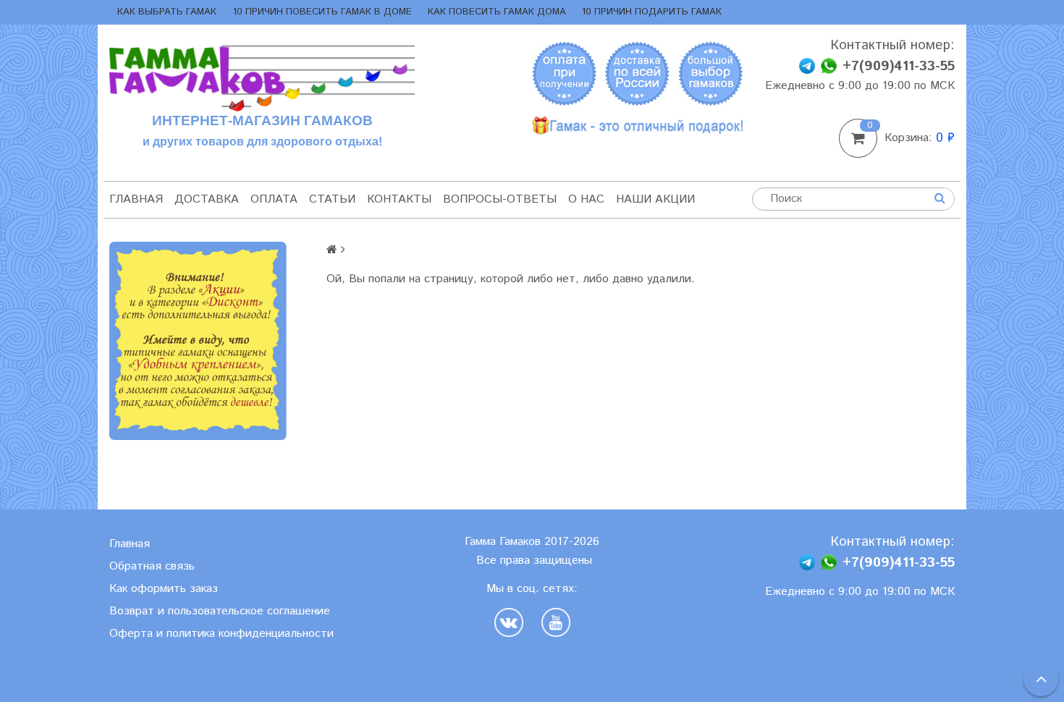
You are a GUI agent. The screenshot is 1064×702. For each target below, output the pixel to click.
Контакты (399, 199)
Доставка (206, 199)
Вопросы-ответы (500, 199)
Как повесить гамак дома (497, 12)
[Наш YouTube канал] (555, 622)
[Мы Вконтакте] (512, 622)
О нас (586, 199)
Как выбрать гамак (166, 12)
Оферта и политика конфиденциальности (221, 633)
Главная (136, 199)
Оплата (273, 199)
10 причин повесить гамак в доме (322, 12)
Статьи (332, 199)
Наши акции (655, 199)
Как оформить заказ (163, 588)
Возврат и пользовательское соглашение (219, 611)
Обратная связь (152, 566)
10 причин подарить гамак (652, 12)
